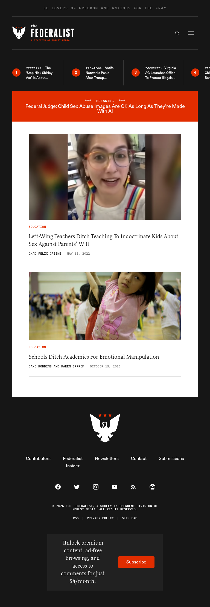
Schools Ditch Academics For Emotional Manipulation (94, 356)
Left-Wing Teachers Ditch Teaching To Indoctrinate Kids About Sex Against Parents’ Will (103, 240)
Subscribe (136, 562)
